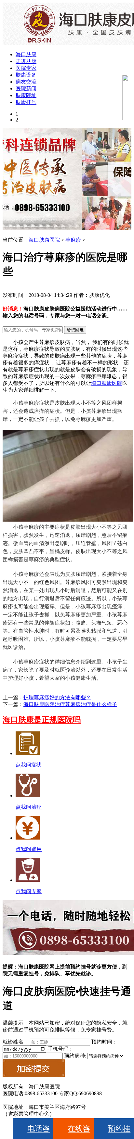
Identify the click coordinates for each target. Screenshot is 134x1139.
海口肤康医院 (44, 240)
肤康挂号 (26, 102)
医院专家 (26, 68)
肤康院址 (26, 95)
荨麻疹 (73, 240)
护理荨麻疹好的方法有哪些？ (57, 697)
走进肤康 (26, 61)
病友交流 (26, 81)
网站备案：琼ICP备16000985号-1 (40, 1100)
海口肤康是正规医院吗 (42, 719)
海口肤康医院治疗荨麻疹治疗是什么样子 (70, 704)
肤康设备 (26, 75)
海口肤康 (26, 54)
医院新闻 (26, 88)
